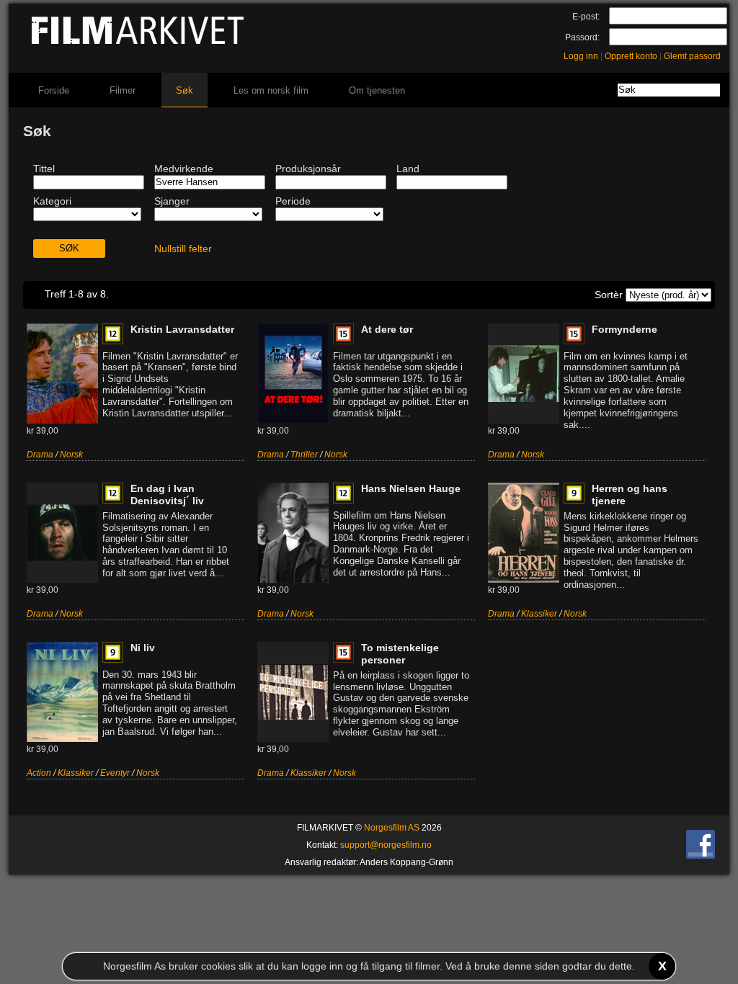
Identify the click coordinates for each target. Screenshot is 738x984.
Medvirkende (183, 168)
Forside (53, 90)
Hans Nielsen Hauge (411, 488)
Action (39, 773)
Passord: (582, 37)
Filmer (122, 90)
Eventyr (115, 773)
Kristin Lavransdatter (182, 329)
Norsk (71, 454)
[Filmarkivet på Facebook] (700, 855)
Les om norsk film (271, 90)
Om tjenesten (377, 90)
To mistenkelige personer (400, 654)
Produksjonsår (308, 168)
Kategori (52, 201)
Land (407, 168)
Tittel (44, 168)
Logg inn (581, 56)
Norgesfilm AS (391, 828)
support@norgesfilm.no (386, 845)
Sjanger (172, 201)
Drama (40, 454)
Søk (184, 90)
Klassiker (539, 614)
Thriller (304, 454)
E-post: (586, 17)
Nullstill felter (183, 248)
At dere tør (387, 329)
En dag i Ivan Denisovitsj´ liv (167, 494)
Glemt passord (692, 56)
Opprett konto (631, 56)
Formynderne (624, 329)
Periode (293, 201)
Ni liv (142, 647)
